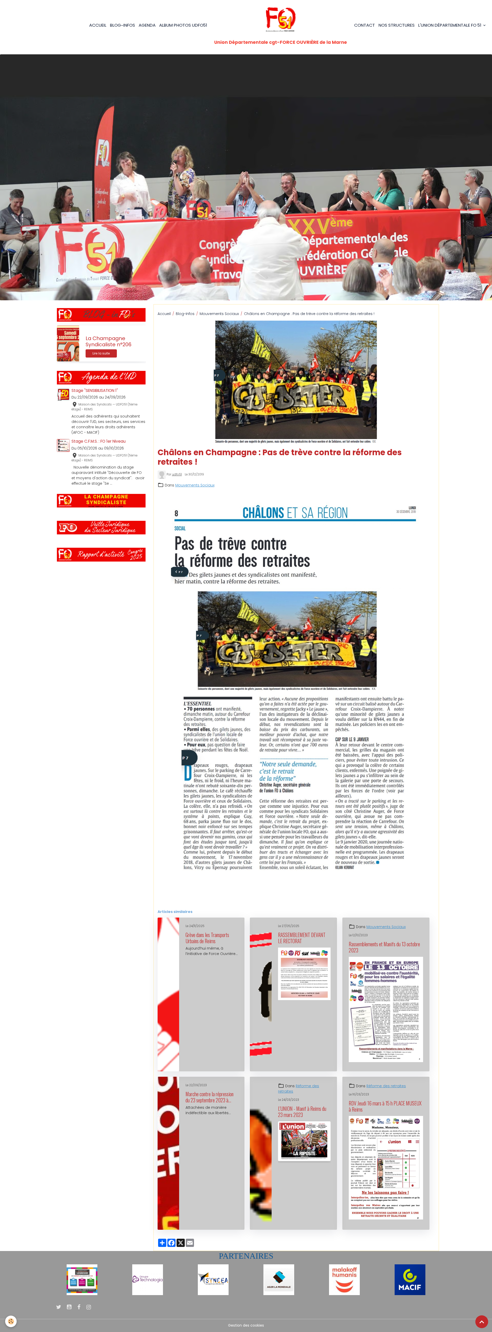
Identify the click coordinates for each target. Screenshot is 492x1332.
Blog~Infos (185, 313)
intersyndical (186, 902)
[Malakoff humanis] (344, 1279)
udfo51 (177, 474)
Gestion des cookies (246, 1325)
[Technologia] (147, 1279)
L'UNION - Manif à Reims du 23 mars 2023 (302, 1112)
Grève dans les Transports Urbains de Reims (207, 938)
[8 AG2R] (278, 1279)
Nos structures (396, 25)
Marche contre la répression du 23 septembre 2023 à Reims (209, 1097)
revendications (213, 902)
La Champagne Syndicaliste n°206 (108, 341)
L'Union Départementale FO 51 (450, 25)
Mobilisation (256, 902)
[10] (82, 1279)
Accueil (97, 25)
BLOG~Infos (122, 25)
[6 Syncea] (213, 1279)
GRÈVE (236, 902)
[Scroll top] (481, 1321)
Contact (364, 25)
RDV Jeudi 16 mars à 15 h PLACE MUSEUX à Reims (385, 1106)
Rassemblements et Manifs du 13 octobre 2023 (384, 947)
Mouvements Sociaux (219, 313)
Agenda (147, 25)
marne (165, 902)
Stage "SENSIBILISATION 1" (94, 390)
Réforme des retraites (386, 1086)
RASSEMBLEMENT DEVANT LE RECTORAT (301, 938)
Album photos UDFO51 (183, 25)
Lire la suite (101, 353)
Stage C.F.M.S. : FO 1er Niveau (98, 441)
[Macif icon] (410, 1279)
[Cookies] (11, 1321)
